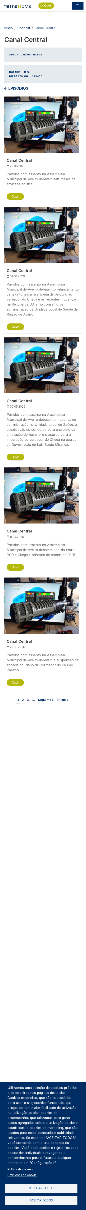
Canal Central (19, 160)
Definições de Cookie (22, 1175)
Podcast (23, 28)
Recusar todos (41, 1188)
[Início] (18, 5)
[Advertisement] (43, 758)
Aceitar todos (41, 1200)
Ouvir (48, 5)
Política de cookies (20, 1169)
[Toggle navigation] (77, 6)
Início (8, 28)
